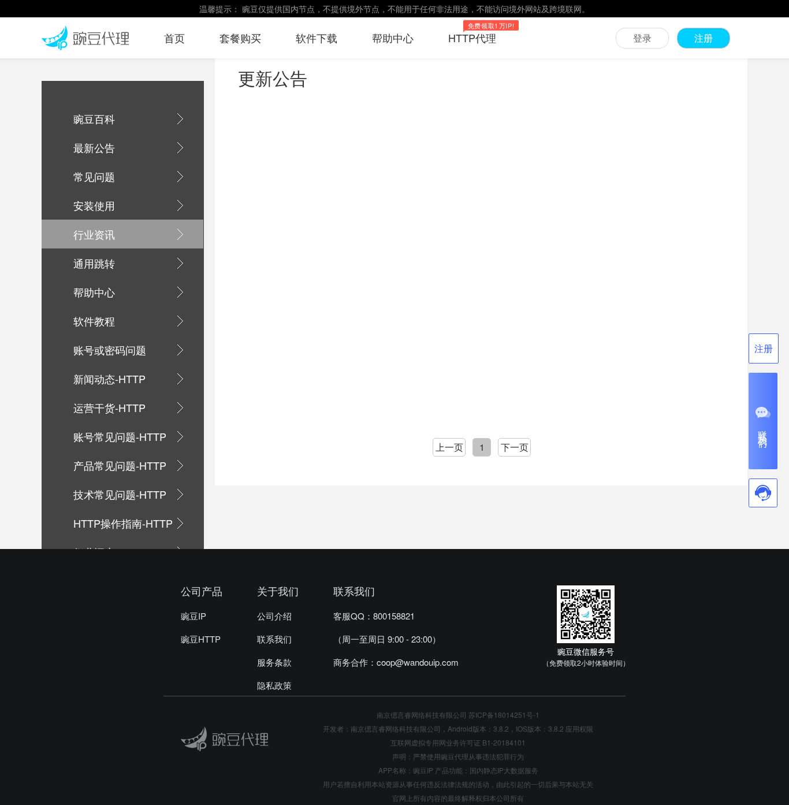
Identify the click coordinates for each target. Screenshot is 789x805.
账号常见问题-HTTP (119, 436)
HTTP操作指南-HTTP (123, 523)
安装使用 (94, 205)
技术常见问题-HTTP (119, 494)
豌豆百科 (94, 118)
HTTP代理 (472, 37)
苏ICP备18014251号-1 (503, 714)
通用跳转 (94, 262)
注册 (703, 37)
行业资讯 (94, 234)
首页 (174, 37)
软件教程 (94, 320)
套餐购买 (240, 37)
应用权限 (579, 728)
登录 (642, 37)
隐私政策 (274, 685)
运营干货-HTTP (109, 407)
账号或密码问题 (109, 349)
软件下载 (316, 37)
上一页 (449, 447)
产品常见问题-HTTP (119, 465)
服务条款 (274, 662)
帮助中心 (393, 37)
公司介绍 (274, 616)
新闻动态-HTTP (109, 378)
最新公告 (94, 147)
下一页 (515, 447)
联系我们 (274, 639)
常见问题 (94, 176)
